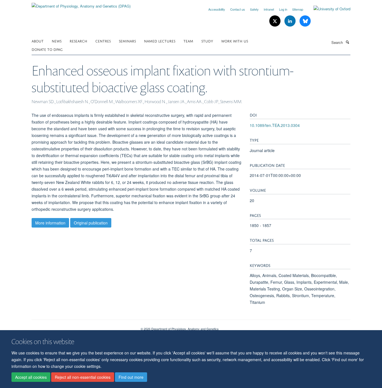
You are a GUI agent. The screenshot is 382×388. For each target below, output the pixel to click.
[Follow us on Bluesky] (305, 21)
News (57, 40)
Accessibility (216, 9)
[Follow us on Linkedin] (290, 21)
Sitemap (297, 9)
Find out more (131, 377)
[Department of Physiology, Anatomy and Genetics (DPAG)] (81, 4)
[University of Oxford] (327, 9)
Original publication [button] (91, 223)
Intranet (269, 9)
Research (78, 40)
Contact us (237, 9)
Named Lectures (159, 40)
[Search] (347, 42)
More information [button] (50, 223)
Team (188, 40)
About (38, 40)
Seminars (127, 40)
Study (207, 40)
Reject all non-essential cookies (82, 377)
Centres (103, 40)
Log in (283, 9)
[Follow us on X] (275, 21)
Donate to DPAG (47, 49)
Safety (254, 9)
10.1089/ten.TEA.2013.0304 (275, 125)
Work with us (234, 40)
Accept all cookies (31, 377)
